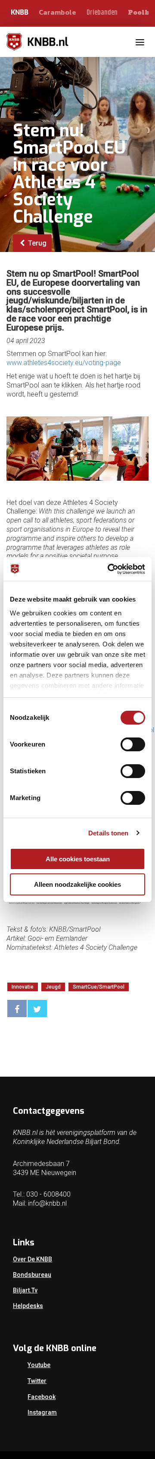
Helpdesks (28, 1305)
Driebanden (102, 12)
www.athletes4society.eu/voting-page (63, 363)
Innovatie (23, 987)
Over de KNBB (32, 1259)
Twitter (37, 1380)
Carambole (57, 12)
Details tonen (108, 833)
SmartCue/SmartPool (98, 987)
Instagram (42, 1412)
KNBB (19, 12)
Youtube (39, 1364)
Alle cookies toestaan (78, 859)
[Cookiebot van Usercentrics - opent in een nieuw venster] (109, 569)
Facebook (42, 1396)
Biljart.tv (25, 1290)
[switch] (133, 744)
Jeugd (53, 987)
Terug (36, 243)
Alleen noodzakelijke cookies (77, 884)
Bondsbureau (32, 1274)
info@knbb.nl (47, 1203)
